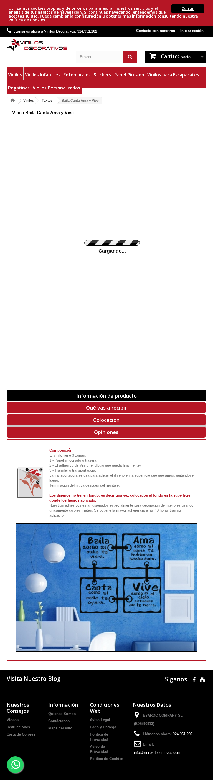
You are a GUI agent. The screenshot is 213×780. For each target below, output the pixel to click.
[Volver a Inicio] (12, 100)
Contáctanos (59, 721)
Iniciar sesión (192, 31)
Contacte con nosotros (155, 31)
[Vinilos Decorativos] (37, 45)
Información (63, 704)
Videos (13, 720)
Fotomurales (77, 75)
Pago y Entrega (103, 727)
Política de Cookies (27, 20)
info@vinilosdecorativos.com (157, 753)
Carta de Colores (21, 734)
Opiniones (106, 432)
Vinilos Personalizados (56, 88)
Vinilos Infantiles (42, 75)
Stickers (102, 75)
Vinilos (15, 75)
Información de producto (106, 395)
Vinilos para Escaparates (173, 75)
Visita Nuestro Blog (34, 678)
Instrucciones (18, 727)
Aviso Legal (100, 720)
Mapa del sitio (60, 728)
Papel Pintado (129, 75)
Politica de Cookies (106, 759)
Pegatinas (19, 88)
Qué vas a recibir (106, 407)
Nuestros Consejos (18, 707)
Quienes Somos (62, 714)
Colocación (106, 420)
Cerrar (188, 8)
